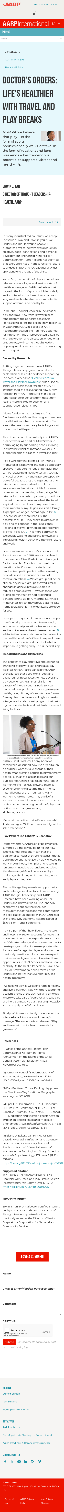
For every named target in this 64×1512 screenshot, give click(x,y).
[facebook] (5, 1462)
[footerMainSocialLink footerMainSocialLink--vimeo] (39, 1462)
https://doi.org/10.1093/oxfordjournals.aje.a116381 (33, 1163)
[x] (12, 1462)
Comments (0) (14, 59)
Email (28, 1288)
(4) (28, 579)
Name (7, 1273)
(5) (57, 630)
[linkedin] (25, 1462)
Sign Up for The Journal (16, 1409)
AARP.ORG (54, 4)
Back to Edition (14, 67)
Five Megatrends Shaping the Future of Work (28, 1435)
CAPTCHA (9, 1321)
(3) (27, 531)
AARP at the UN (11, 1427)
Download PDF (48, 222)
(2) (55, 512)
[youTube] (19, 1462)
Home (4, 38)
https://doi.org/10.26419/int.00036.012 (26, 1186)
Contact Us (42, 4)
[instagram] (32, 1462)
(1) (49, 271)
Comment (9, 1304)
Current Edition (11, 1393)
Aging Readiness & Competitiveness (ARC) (26, 1443)
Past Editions (10, 1401)
